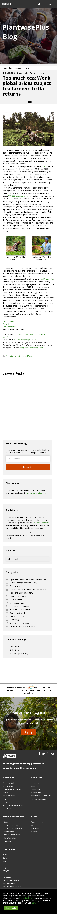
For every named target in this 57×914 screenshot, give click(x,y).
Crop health (15, 586)
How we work (8, 786)
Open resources (9, 831)
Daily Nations (8, 324)
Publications (7, 802)
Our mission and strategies (41, 796)
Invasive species (17, 603)
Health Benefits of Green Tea (26, 339)
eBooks (5, 822)
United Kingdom (9, 883)
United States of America (12, 886)
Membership (36, 792)
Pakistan (6, 874)
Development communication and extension (29, 589)
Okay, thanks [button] (11, 908)
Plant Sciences (16, 599)
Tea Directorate (46, 279)
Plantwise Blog (25, 898)
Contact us (35, 828)
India (4, 864)
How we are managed (39, 799)
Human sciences (17, 616)
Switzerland (7, 877)
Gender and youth (17, 613)
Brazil (5, 855)
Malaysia (6, 871)
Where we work (8, 783)
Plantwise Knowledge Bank (31, 347)
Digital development (18, 596)
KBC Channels (9, 321)
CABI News (15, 646)
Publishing (14, 619)
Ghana (5, 861)
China (5, 858)
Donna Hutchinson (41, 522)
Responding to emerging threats (12, 791)
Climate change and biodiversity (23, 582)
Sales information (9, 838)
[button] (39, 753)
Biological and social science (13, 805)
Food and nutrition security (21, 593)
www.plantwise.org (36, 493)
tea (43, 166)
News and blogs (37, 822)
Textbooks (7, 841)
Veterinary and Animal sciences (23, 626)
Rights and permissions (11, 835)
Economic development (20, 606)
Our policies (35, 786)
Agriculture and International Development (22, 356)
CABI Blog (14, 650)
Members (34, 831)
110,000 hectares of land (19, 196)
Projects (6, 799)
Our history (35, 789)
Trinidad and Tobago (11, 880)
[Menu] (30, 101)
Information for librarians (12, 828)
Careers (34, 825)
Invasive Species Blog (19, 653)
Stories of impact (9, 796)
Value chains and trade (19, 623)
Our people (7, 808)
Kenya (5, 867)
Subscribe (27, 467)
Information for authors (11, 825)
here (34, 902)
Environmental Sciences (20, 609)
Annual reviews (36, 783)
